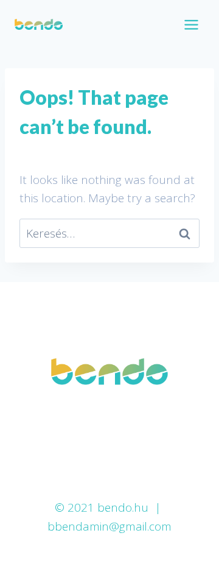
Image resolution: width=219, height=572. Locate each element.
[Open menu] (191, 24)
